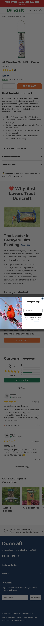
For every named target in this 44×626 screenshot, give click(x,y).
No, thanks (33, 323)
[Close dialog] (42, 299)
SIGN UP (33, 314)
